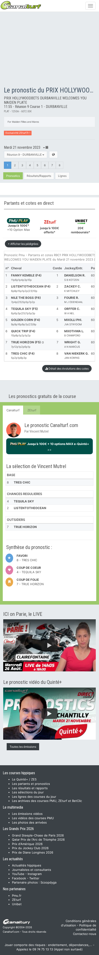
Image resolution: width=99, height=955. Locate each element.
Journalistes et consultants (31, 870)
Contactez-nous (84, 934)
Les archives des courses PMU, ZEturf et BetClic (47, 801)
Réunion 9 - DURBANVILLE (24, 154)
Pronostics (13, 176)
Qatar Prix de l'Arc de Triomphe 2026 (38, 839)
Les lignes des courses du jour (34, 796)
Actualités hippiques (26, 865)
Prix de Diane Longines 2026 (32, 852)
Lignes (62, 176)
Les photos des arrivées (29, 822)
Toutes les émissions (23, 746)
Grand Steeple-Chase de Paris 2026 (38, 835)
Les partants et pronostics (31, 784)
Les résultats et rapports (30, 788)
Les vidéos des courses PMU (33, 818)
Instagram (35, 874)
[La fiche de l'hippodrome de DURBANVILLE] (53, 154)
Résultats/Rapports (39, 176)
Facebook (19, 878)
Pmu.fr (16, 895)
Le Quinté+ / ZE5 (24, 779)
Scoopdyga (48, 882)
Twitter (34, 878)
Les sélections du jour (28, 792)
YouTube (18, 874)
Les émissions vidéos (27, 814)
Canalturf (13, 410)
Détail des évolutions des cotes (68, 368)
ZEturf (31, 410)
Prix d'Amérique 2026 (27, 844)
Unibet (17, 904)
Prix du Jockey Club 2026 (30, 848)
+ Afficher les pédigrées (23, 244)
